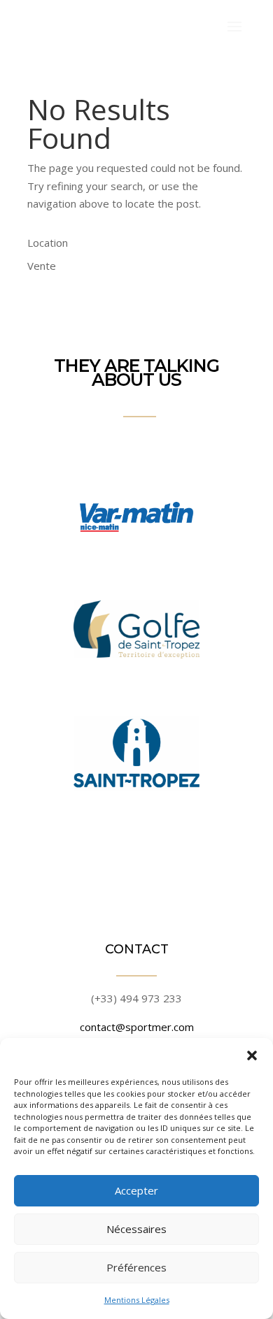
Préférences (136, 1267)
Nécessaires (136, 1229)
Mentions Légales (136, 1300)
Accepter (136, 1190)
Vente (41, 266)
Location (47, 243)
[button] (252, 1055)
